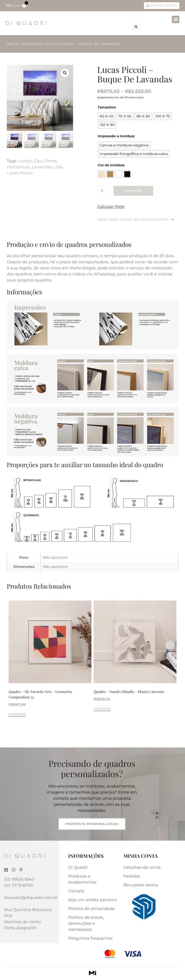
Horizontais (18, 166)
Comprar (133, 190)
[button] (175, 19)
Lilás (58, 166)
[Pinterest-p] (21, 870)
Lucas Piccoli (20, 173)
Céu (38, 160)
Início (13, 44)
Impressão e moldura (116, 136)
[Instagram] (14, 870)
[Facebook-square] (6, 870)
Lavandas (41, 166)
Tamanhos (107, 107)
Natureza (33, 44)
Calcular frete (111, 206)
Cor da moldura (111, 165)
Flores (50, 160)
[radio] (106, 116)
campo (25, 160)
